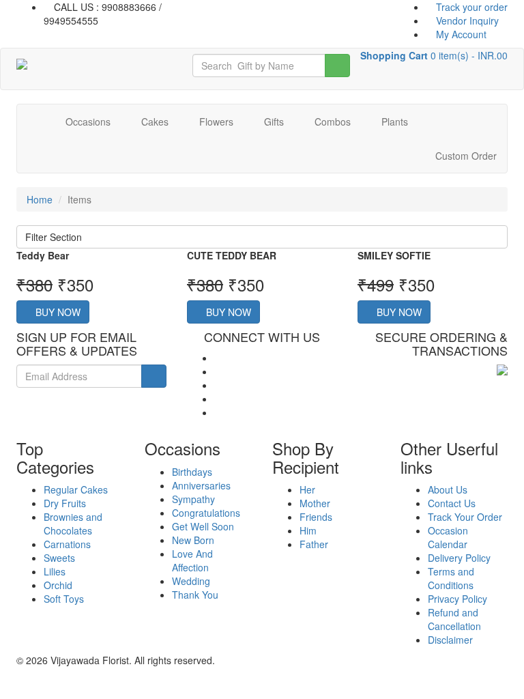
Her (307, 489)
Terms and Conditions (451, 578)
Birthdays (192, 472)
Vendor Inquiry (466, 20)
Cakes (156, 121)
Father (314, 544)
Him (308, 530)
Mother (315, 503)
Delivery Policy (459, 558)
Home (40, 199)
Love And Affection (192, 560)
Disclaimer (450, 639)
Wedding (191, 581)
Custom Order (465, 155)
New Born (193, 540)
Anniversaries (201, 485)
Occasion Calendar (448, 537)
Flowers (217, 121)
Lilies (55, 571)
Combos (334, 121)
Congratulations (206, 512)
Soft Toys (64, 598)
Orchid (58, 585)
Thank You (195, 594)
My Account (459, 34)
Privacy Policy (457, 598)
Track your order (470, 7)
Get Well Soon (203, 526)
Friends (316, 517)
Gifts (275, 121)
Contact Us (452, 503)
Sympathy (193, 499)
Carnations (67, 544)
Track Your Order (465, 517)
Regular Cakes (76, 489)
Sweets (59, 558)
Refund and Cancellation (454, 619)
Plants (396, 121)
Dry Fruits (65, 503)
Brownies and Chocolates (73, 523)
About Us (447, 489)
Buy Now (57, 312)
